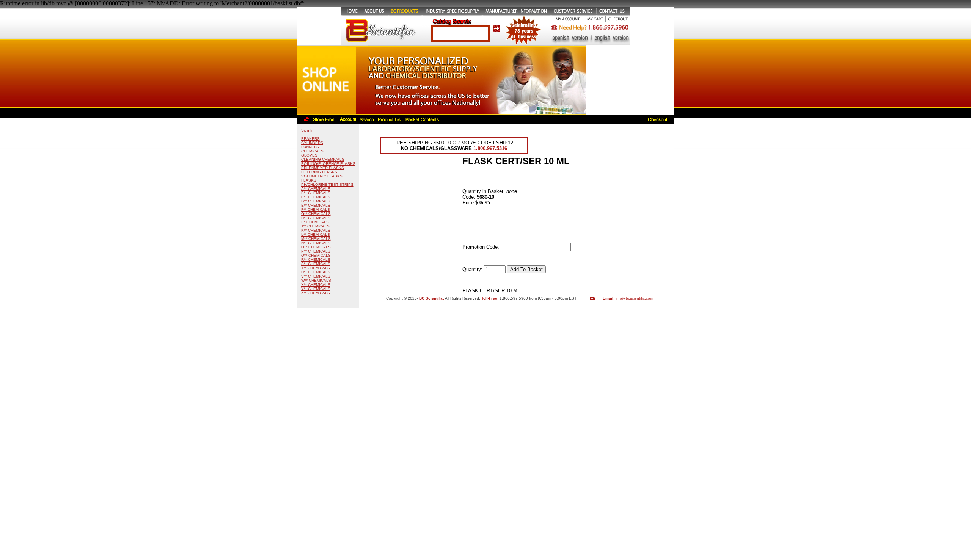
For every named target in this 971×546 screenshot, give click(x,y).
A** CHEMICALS (315, 189)
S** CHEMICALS (315, 264)
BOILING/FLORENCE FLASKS (328, 164)
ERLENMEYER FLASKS (322, 168)
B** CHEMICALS (315, 193)
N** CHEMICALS (315, 243)
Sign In (307, 130)
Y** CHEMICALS (315, 289)
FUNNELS (310, 147)
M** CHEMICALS (316, 239)
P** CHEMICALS (315, 251)
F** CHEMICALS (315, 209)
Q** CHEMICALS (316, 255)
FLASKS (308, 180)
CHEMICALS (312, 151)
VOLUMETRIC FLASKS (322, 176)
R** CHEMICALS (315, 259)
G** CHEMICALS (316, 214)
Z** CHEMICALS (315, 293)
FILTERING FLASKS (319, 172)
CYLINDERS (312, 143)
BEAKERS (310, 138)
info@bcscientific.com (634, 298)
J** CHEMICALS (315, 226)
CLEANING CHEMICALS (322, 159)
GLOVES (309, 155)
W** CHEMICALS (316, 280)
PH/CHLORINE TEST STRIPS (327, 184)
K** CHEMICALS (315, 230)
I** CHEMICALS (315, 222)
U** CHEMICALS (315, 272)
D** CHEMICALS (315, 201)
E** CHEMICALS (315, 205)
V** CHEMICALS (315, 276)
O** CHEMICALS (316, 247)
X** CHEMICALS (315, 284)
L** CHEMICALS (315, 234)
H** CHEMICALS (315, 218)
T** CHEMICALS (315, 268)
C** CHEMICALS (315, 197)
